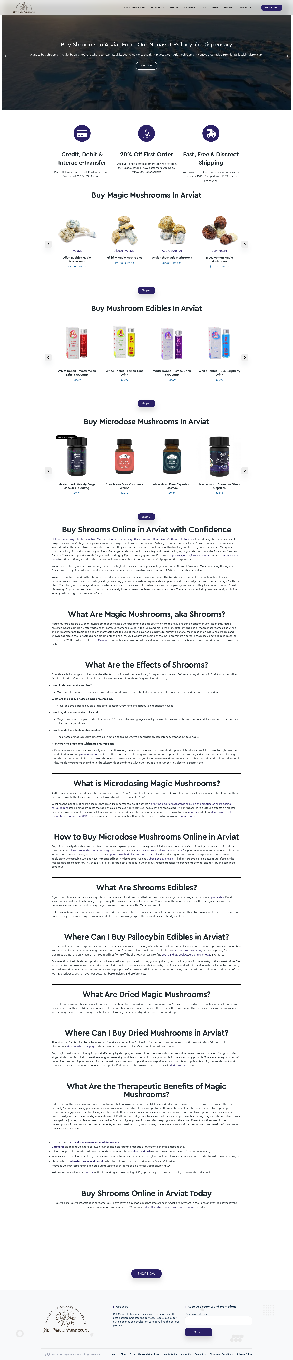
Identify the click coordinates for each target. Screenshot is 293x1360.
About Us (186, 1354)
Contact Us (200, 1354)
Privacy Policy (244, 1354)
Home (114, 1354)
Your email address (196, 1314)
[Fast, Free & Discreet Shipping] (210, 133)
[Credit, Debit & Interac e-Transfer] (82, 133)
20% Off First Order (146, 154)
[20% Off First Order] (146, 133)
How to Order (170, 1354)
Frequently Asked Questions (144, 1354)
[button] (5, 56)
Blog (123, 1354)
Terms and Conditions (221, 1354)
